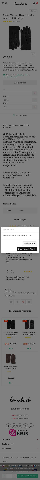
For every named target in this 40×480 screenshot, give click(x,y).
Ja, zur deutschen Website (26, 249)
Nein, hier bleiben (29, 243)
